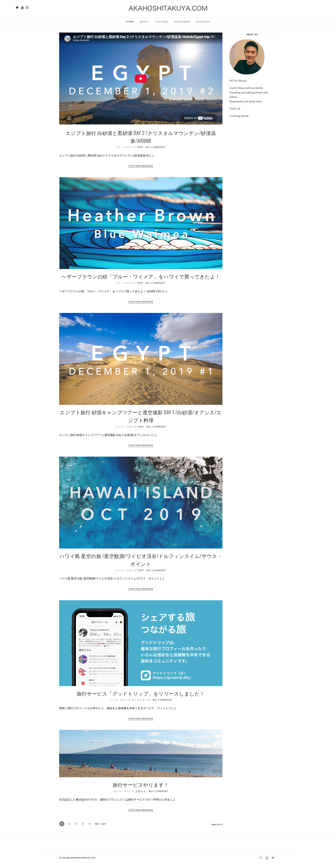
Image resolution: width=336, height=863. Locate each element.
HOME (130, 21)
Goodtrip (203, 21)
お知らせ (140, 791)
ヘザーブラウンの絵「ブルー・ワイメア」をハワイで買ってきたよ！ (140, 276)
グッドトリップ (141, 699)
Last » (103, 823)
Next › (96, 824)
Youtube (161, 21)
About (144, 21)
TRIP (140, 147)
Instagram (182, 21)
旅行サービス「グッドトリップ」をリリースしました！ (141, 693)
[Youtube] (22, 7)
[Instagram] (27, 7)
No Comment (155, 147)
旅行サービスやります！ (141, 784)
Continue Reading (140, 166)
